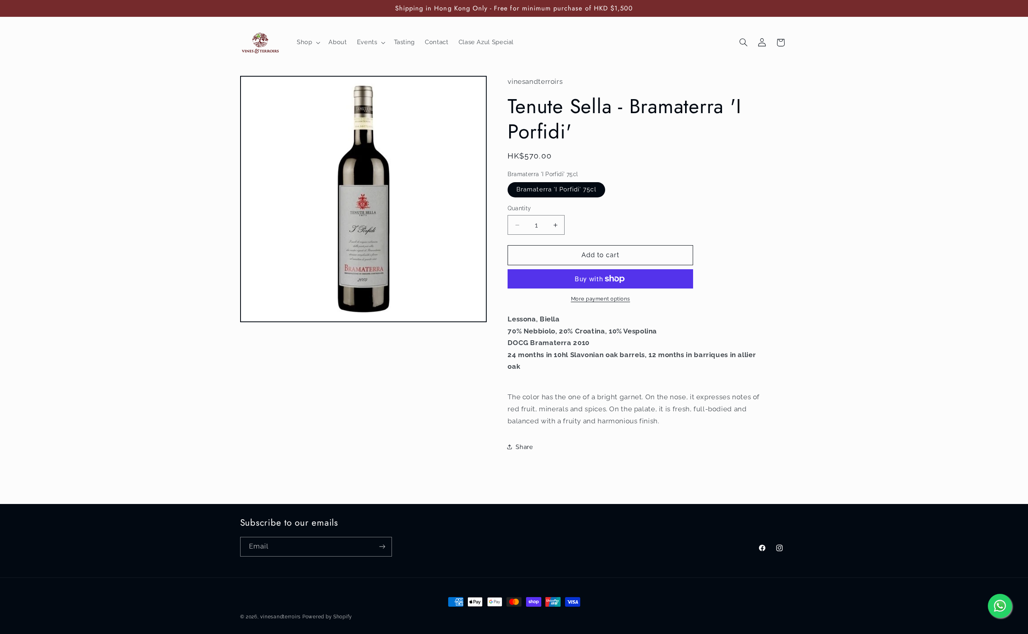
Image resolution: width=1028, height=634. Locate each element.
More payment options (600, 299)
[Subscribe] (382, 547)
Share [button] (524, 446)
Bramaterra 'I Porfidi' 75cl (556, 189)
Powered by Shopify (327, 617)
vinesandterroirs (280, 617)
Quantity (519, 208)
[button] (307, 42)
